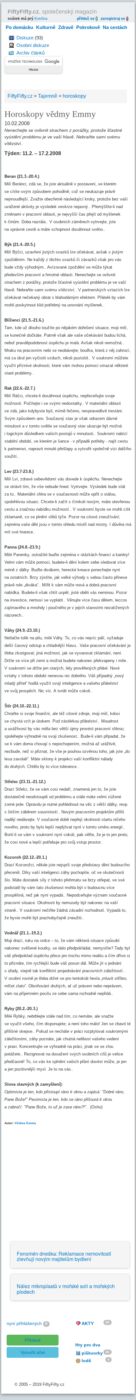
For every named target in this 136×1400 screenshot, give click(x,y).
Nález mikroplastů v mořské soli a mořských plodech (66, 1288)
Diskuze (25, 37)
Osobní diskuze (32, 45)
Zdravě (65, 27)
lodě (86, 1360)
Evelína (40, 18)
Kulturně (45, 27)
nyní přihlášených (24, 1323)
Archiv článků (30, 52)
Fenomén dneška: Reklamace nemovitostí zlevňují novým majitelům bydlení (64, 1256)
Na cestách (115, 27)
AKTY (88, 1323)
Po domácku (19, 27)
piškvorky (92, 1353)
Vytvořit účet (33, 1352)
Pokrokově (88, 27)
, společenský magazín (52, 12)
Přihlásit (32, 1340)
